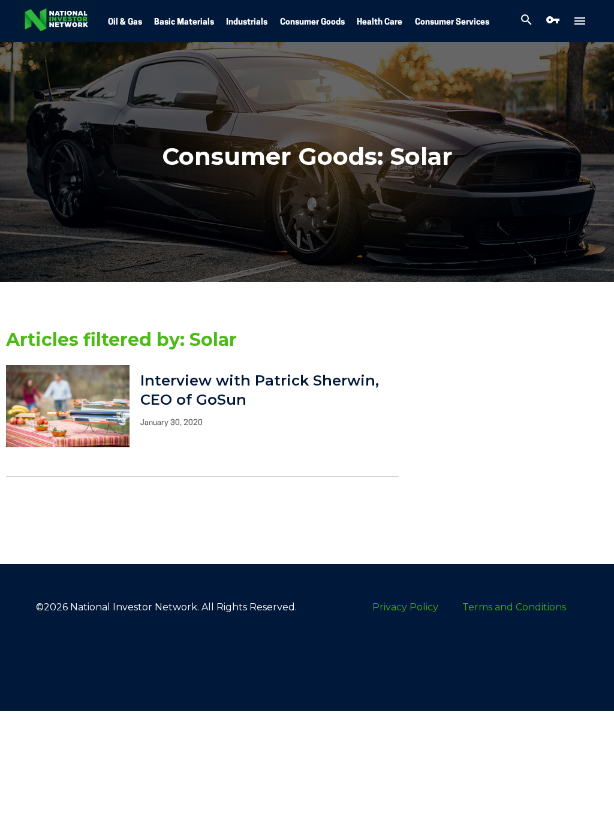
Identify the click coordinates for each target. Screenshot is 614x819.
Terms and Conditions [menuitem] (514, 607)
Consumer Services (452, 22)
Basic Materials (184, 22)
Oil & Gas (125, 22)
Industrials (246, 22)
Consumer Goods (312, 22)
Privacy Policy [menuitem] (405, 607)
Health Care (379, 22)
